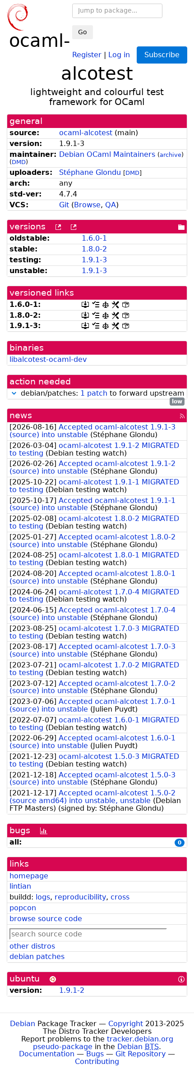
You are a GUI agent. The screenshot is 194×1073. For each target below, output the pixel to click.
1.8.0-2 (94, 249)
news (20, 415)
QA (110, 205)
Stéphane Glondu (90, 172)
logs (43, 897)
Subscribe (162, 54)
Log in (119, 54)
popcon (22, 908)
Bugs (95, 1054)
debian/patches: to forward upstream (101, 393)
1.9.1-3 (94, 260)
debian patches (37, 956)
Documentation (46, 1054)
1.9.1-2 (71, 990)
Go (82, 32)
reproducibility (80, 897)
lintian (20, 886)
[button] (14, 393)
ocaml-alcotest (85, 132)
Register (87, 54)
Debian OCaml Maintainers (107, 154)
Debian (22, 1023)
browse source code (45, 918)
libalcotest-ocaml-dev (48, 359)
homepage (28, 876)
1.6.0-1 (94, 238)
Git (64, 205)
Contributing (97, 1061)
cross (120, 897)
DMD (19, 162)
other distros (32, 946)
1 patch (93, 393)
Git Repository (140, 1054)
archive (170, 154)
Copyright (125, 1023)
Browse (87, 205)
